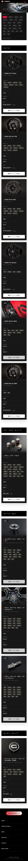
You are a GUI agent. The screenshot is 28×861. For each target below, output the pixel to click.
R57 (20, 28)
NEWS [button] (2, 831)
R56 (19, 25)
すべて (5, 17)
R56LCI (14, 25)
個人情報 (17, 858)
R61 (17, 31)
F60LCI (9, 22)
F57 (10, 25)
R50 (21, 31)
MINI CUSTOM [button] (4, 848)
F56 (21, 17)
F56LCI (16, 17)
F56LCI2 (10, 17)
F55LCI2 (5, 19)
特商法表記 (13, 858)
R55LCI (5, 28)
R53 (8, 34)
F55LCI (11, 19)
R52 (4, 34)
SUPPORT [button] (3, 843)
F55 (16, 19)
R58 (4, 31)
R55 (10, 28)
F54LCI (20, 19)
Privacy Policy (8, 858)
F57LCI (5, 25)
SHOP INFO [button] (4, 837)
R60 (13, 31)
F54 (4, 22)
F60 (14, 22)
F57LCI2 (19, 22)
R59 (8, 31)
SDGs (21, 858)
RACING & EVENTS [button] (5, 826)
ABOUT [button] (3, 820)
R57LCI (14, 28)
